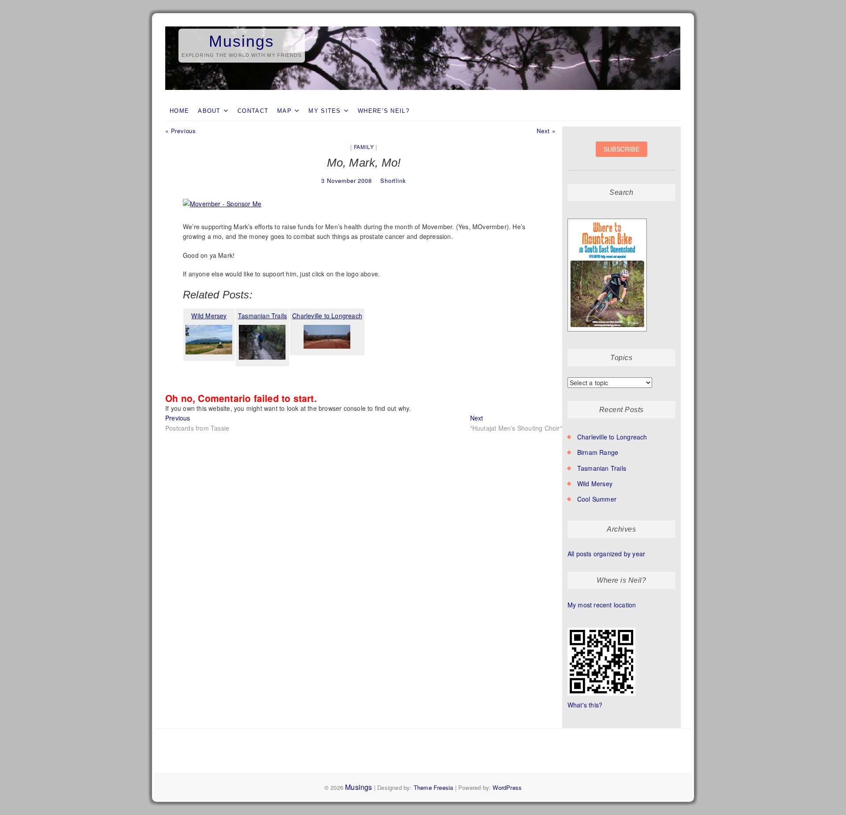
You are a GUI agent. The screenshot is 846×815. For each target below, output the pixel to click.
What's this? (585, 704)
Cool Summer (596, 499)
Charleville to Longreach (612, 436)
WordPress (507, 787)
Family (364, 146)
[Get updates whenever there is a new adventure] (621, 155)
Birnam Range (597, 452)
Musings (241, 41)
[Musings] (423, 26)
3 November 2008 (346, 180)
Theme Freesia (433, 787)
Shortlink (393, 180)
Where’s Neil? (383, 111)
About (209, 111)
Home (179, 111)
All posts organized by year (606, 553)
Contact (252, 111)
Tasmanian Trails (601, 468)
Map (284, 111)
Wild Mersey (594, 483)
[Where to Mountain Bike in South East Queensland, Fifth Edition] (607, 219)
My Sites (324, 111)
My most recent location (602, 604)
